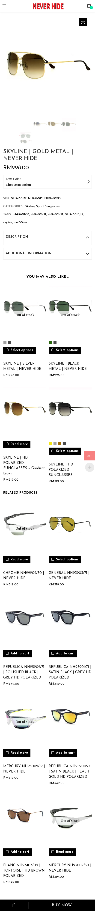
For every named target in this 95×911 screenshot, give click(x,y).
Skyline (30, 206)
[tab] (47, 237)
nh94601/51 (55, 214)
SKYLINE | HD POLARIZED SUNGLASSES (61, 470)
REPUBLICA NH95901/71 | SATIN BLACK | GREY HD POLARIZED (70, 672)
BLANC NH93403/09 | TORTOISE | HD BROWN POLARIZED (24, 871)
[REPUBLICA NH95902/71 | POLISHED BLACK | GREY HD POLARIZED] (24, 620)
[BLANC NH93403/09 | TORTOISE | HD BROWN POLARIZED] (24, 818)
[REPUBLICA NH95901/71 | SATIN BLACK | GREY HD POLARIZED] (70, 620)
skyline (7, 222)
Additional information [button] (28, 253)
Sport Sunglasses (48, 206)
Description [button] (17, 237)
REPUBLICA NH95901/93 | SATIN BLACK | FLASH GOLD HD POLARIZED (69, 772)
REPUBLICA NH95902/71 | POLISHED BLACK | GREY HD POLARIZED (23, 672)
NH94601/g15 (74, 214)
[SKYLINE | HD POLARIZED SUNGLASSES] (70, 410)
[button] (89, 5)
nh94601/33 (21, 214)
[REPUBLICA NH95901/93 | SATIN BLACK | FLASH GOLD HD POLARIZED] (70, 719)
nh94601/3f (38, 214)
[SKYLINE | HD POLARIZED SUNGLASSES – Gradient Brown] (24, 410)
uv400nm (20, 222)
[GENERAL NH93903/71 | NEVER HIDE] (70, 526)
